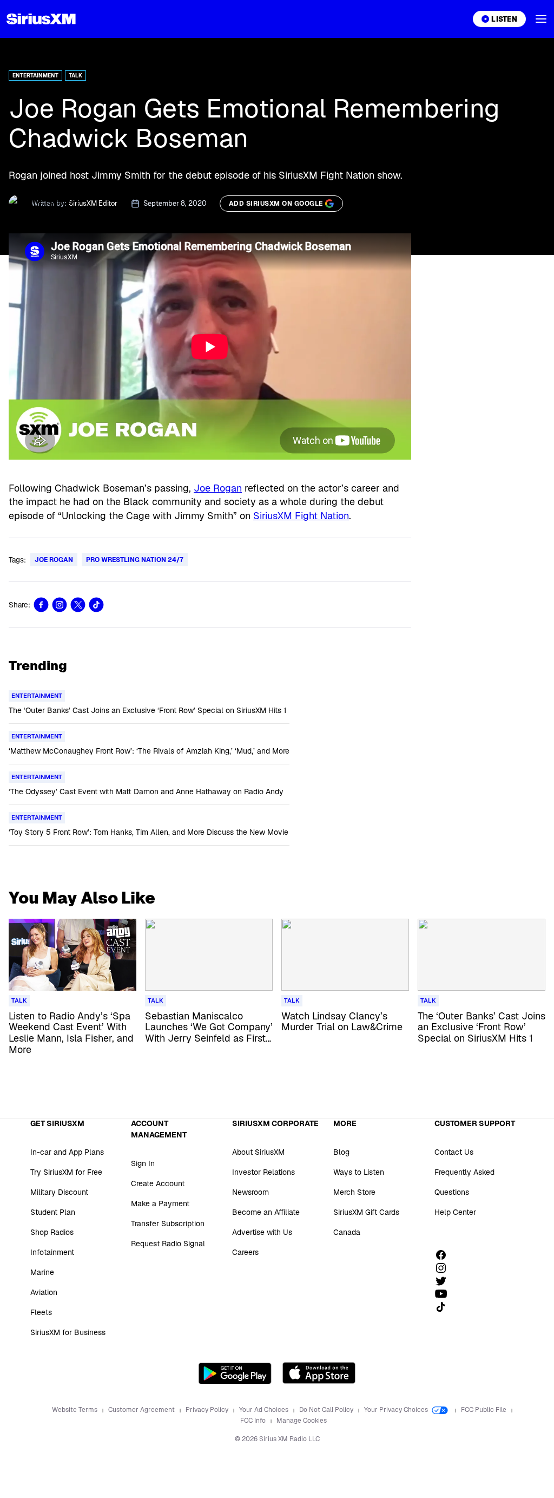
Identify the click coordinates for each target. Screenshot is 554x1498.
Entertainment (35, 75)
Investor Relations (263, 1172)
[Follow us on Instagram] (444, 1267)
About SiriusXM (258, 1152)
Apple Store (318, 1373)
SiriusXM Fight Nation (301, 515)
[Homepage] (41, 19)
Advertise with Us (262, 1232)
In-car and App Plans (67, 1152)
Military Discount (59, 1192)
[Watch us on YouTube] (444, 1293)
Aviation (43, 1292)
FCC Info (253, 1420)
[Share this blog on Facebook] (41, 604)
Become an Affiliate (266, 1212)
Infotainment (52, 1252)
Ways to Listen (358, 1172)
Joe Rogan (218, 488)
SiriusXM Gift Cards (366, 1212)
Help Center (455, 1212)
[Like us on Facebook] (444, 1254)
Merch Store (354, 1192)
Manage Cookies (301, 1420)
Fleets (41, 1312)
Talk (75, 75)
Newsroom (250, 1192)
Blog (341, 1152)
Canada (346, 1232)
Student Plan (52, 1212)
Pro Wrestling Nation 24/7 (134, 559)
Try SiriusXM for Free (66, 1172)
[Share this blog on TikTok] (96, 604)
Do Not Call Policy (327, 1409)
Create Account (157, 1183)
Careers (245, 1252)
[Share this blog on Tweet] (77, 604)
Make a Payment (160, 1203)
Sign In (143, 1163)
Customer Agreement (142, 1409)
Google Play (235, 1373)
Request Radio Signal (168, 1243)
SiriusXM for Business (67, 1332)
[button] (541, 18)
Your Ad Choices (264, 1409)
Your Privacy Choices (397, 1409)
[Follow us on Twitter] (444, 1280)
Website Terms (75, 1409)
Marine (42, 1272)
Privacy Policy (208, 1409)
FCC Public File (484, 1409)
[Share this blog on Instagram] (59, 604)
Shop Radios (52, 1232)
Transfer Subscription (168, 1223)
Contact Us (453, 1152)
